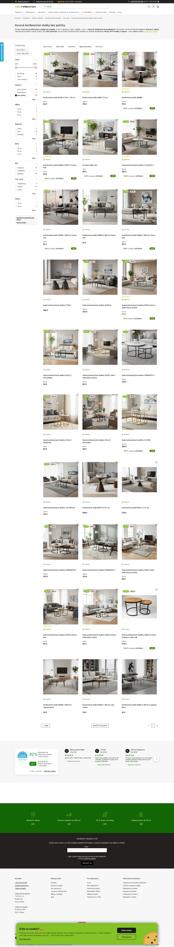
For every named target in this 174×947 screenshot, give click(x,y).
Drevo (27, 128)
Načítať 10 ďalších (100, 726)
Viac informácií (24, 939)
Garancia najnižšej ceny (59, 891)
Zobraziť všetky (50, 771)
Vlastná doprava (23, 1)
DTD (27, 131)
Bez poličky (21, 50)
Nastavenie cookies (129, 897)
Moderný (27, 174)
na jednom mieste (150, 31)
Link (33, 824)
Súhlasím (126, 930)
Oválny (27, 189)
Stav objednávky (92, 885)
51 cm (27, 115)
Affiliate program (92, 894)
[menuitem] (19, 12)
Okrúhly (27, 186)
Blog (52, 897)
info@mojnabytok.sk (22, 885)
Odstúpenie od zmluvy (130, 894)
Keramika (27, 134)
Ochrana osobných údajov (132, 885)
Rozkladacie (27, 92)
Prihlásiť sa (87, 863)
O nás (89, 883)
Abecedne (99, 46)
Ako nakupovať (56, 888)
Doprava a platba (57, 885)
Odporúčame (47, 46)
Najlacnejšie (60, 46)
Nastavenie (126, 937)
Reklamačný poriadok (130, 888)
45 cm (27, 109)
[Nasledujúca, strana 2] (153, 726)
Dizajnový (27, 168)
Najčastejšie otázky (93, 891)
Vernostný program (93, 888)
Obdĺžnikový (27, 184)
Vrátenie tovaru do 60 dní (44, 1)
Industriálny (27, 171)
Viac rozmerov (27, 79)
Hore (46, 726)
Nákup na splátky (57, 894)
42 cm (27, 206)
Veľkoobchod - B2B (93, 897)
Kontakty (54, 883)
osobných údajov (90, 858)
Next (156, 758)
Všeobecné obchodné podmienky (134, 883)
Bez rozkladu (27, 89)
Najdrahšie (71, 46)
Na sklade (27, 73)
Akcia (27, 76)
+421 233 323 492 (144, 1)
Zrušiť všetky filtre (23, 53)
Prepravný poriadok (130, 891)
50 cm (27, 112)
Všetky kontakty (20, 888)
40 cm (27, 203)
